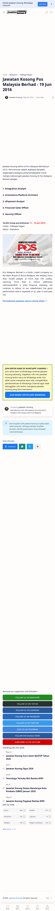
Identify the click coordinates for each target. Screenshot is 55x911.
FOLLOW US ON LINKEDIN (27, 710)
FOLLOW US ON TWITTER (27, 723)
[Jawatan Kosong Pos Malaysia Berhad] (27, 250)
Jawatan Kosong (15, 898)
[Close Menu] (51, 4)
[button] (46, 12)
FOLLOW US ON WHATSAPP (27, 697)
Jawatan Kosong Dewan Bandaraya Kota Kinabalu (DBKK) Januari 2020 (26, 790)
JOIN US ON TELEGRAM (27, 729)
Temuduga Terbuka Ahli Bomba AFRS (24, 778)
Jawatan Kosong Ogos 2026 (19, 768)
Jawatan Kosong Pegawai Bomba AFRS (25, 801)
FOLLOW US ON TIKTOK (27, 704)
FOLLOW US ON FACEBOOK (27, 716)
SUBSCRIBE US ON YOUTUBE (27, 742)
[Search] (51, 12)
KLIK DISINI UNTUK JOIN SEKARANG (27, 394)
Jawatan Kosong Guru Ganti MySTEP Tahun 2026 (27, 757)
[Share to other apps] (37, 446)
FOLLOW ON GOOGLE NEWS (27, 735)
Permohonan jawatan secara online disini (24, 301)
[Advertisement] (27, 45)
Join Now (42, 4)
